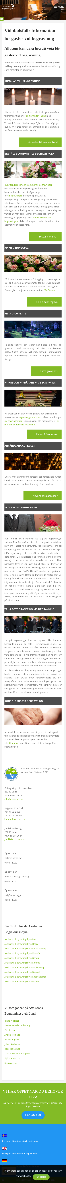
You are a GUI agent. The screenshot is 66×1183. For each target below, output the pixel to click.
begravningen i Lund (36, 115)
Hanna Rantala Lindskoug (17, 1025)
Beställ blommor (48, 236)
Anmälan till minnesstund (43, 142)
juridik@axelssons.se (14, 839)
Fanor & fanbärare (47, 434)
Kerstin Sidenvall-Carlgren (17, 1053)
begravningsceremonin (30, 417)
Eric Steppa (10, 1030)
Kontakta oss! (33, 1115)
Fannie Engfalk (11, 1039)
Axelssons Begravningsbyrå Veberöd (22, 953)
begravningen (16, 195)
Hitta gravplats (49, 371)
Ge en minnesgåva (47, 302)
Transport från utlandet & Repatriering (20, 1141)
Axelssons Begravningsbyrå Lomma (22, 962)
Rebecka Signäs (12, 1048)
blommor (13, 743)
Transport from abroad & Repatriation (19, 1153)
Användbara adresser (45, 496)
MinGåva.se (49, 290)
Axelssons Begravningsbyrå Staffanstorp (24, 967)
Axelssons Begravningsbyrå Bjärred (22, 972)
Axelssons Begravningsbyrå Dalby (21, 943)
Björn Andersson (12, 1058)
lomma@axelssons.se (15, 819)
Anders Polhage (12, 1034)
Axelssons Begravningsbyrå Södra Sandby (25, 948)
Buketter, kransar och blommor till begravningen (28, 184)
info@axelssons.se (13, 799)
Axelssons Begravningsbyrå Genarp (21, 957)
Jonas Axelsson (11, 1020)
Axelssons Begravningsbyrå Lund (20, 939)
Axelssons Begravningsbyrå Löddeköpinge (25, 976)
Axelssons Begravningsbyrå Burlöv (21, 981)
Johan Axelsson (12, 1044)
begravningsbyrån (14, 420)
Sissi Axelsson (11, 1063)
